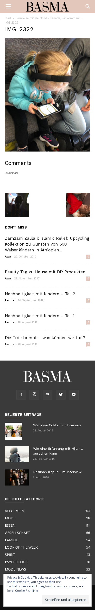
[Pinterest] (47, 395)
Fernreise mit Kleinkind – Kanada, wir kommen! (48, 18)
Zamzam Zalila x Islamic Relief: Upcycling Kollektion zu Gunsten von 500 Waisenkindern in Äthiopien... (47, 244)
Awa (8, 256)
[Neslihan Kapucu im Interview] (17, 477)
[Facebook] (21, 395)
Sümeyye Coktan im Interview (57, 425)
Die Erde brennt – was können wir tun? (45, 337)
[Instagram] (34, 395)
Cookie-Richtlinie (26, 591)
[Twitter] (61, 395)
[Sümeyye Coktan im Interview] (13, 431)
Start (8, 18)
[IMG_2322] (47, 150)
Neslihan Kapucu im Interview (57, 472)
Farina (9, 300)
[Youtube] (74, 395)
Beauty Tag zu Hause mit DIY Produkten (45, 271)
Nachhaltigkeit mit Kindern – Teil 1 (40, 315)
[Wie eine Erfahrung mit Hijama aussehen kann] (17, 454)
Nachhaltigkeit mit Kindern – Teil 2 (40, 293)
